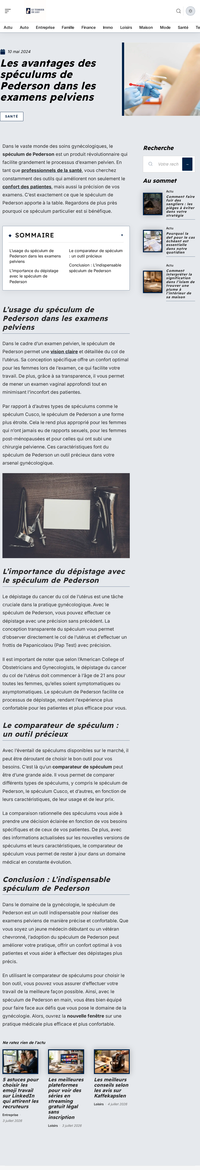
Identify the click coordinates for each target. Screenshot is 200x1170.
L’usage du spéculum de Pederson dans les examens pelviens (35, 256)
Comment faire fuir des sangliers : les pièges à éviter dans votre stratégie (180, 206)
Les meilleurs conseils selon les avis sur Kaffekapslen (111, 1087)
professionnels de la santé (51, 170)
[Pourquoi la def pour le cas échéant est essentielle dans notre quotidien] (152, 241)
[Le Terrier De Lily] (35, 11)
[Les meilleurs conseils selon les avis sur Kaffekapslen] (111, 1062)
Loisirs (53, 1125)
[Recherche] (178, 11)
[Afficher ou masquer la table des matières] (89, 235)
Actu (169, 191)
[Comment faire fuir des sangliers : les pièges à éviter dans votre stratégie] (152, 204)
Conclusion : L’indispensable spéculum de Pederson (95, 268)
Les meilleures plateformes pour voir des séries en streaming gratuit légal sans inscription (65, 1098)
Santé (11, 116)
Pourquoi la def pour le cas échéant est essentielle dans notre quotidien (180, 243)
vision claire (64, 351)
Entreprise (10, 1115)
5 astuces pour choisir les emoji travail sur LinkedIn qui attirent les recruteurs (20, 1092)
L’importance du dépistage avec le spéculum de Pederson (34, 276)
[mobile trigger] (9, 11)
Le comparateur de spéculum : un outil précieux (96, 253)
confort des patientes (26, 187)
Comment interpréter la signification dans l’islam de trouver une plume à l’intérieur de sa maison (180, 283)
